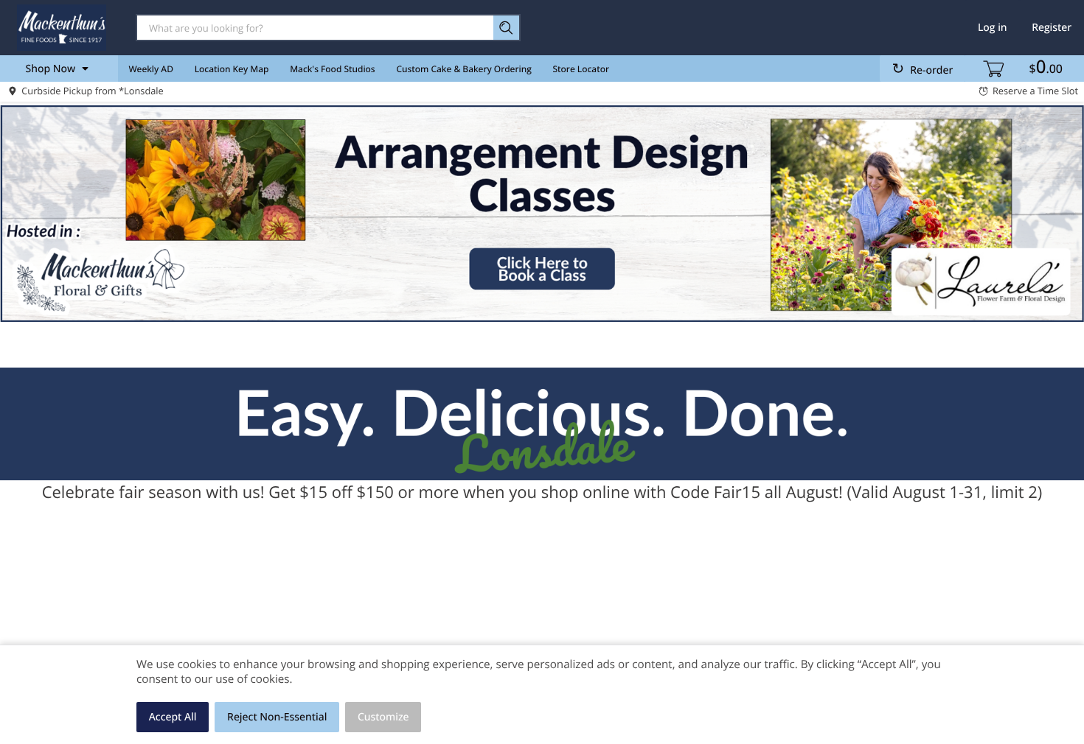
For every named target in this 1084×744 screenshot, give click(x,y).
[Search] (507, 27)
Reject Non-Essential (277, 717)
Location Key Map (232, 69)
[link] (542, 213)
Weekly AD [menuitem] (150, 69)
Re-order (931, 70)
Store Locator (581, 69)
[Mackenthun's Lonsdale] (61, 27)
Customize (383, 717)
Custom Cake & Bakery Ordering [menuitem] (463, 69)
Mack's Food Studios (332, 69)
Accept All (173, 717)
